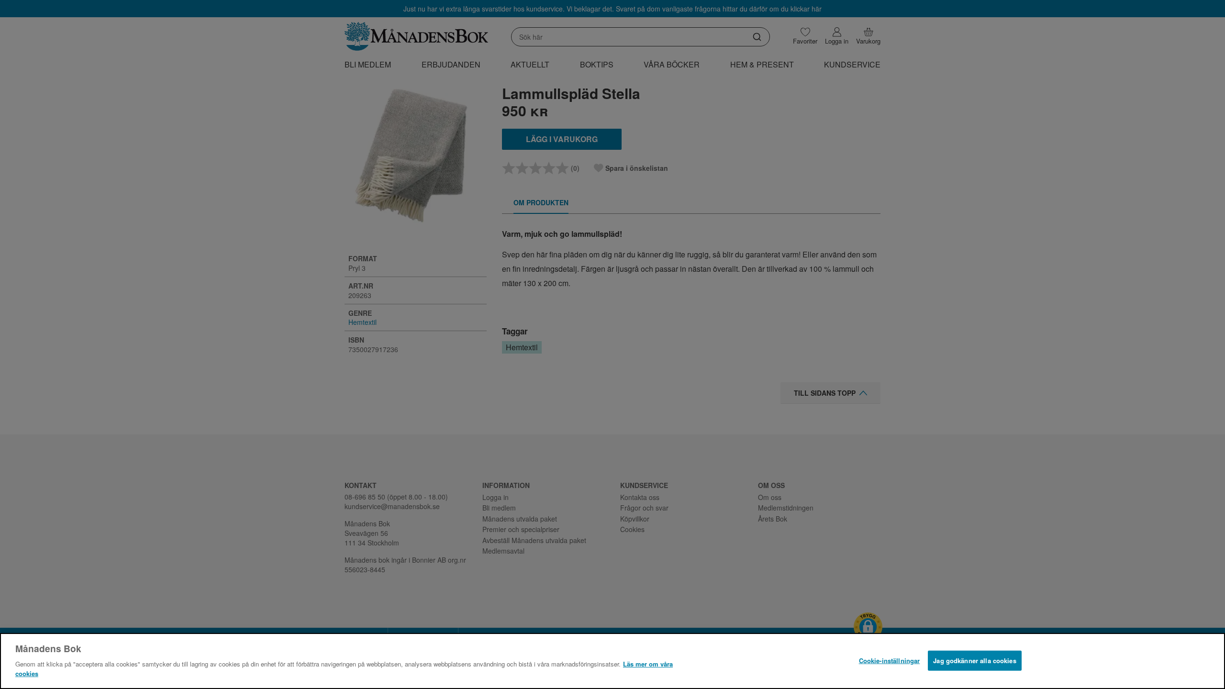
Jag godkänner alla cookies (974, 660)
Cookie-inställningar (889, 660)
